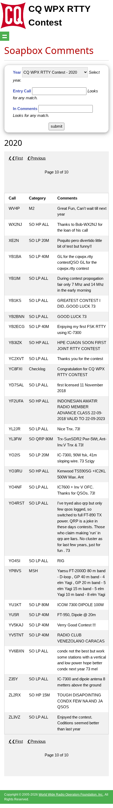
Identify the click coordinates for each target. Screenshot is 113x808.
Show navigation (4, 36)
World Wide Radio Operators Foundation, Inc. (71, 794)
